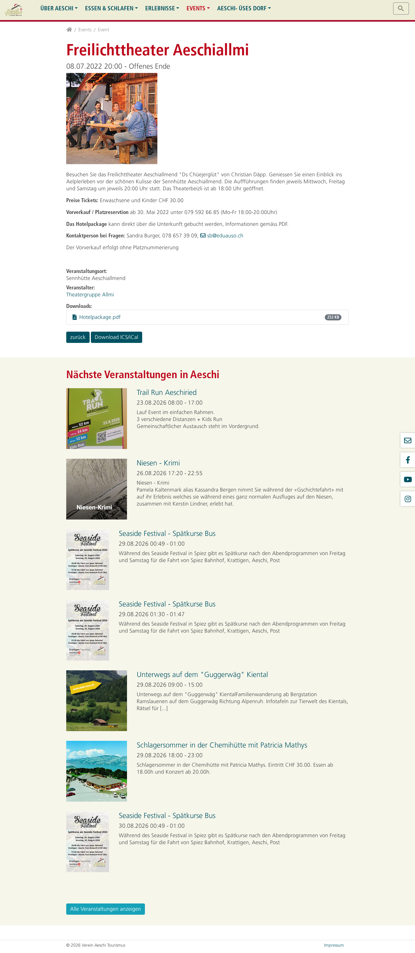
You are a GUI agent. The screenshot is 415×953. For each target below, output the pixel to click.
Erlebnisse (160, 8)
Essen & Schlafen (109, 8)
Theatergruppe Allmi (90, 295)
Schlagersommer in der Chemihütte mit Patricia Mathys (222, 745)
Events (196, 8)
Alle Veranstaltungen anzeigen (105, 909)
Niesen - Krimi (158, 463)
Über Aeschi (56, 8)
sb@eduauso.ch (225, 236)
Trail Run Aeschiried (167, 392)
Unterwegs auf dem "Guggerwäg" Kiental (202, 674)
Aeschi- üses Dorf (241, 8)
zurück (78, 337)
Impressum (334, 945)
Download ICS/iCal (116, 337)
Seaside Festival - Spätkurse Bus (167, 533)
